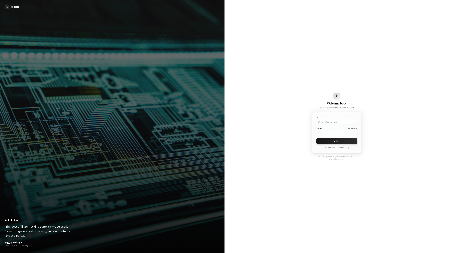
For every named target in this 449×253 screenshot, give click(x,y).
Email (318, 118)
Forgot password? (351, 128)
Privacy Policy (341, 159)
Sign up (346, 148)
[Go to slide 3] (10, 243)
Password (320, 128)
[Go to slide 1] (5, 243)
